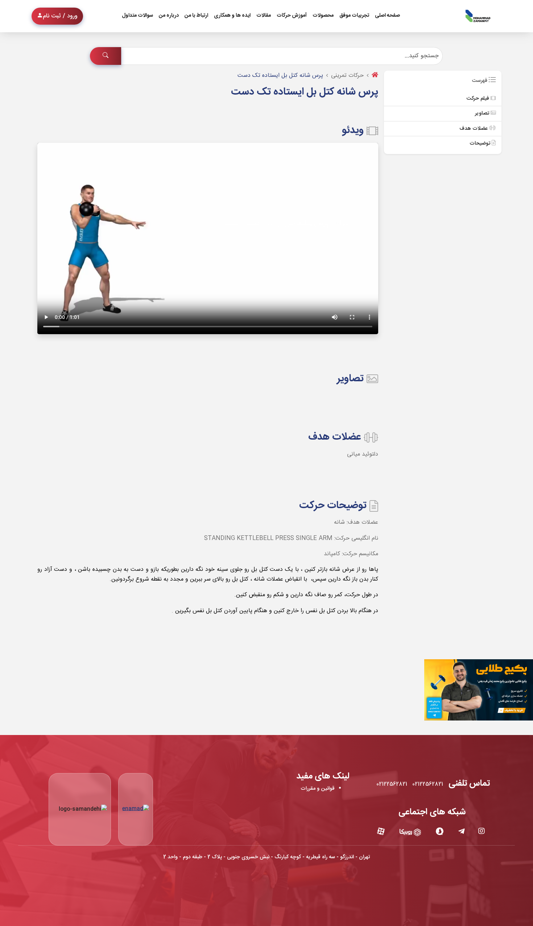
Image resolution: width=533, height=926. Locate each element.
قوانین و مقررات (318, 788)
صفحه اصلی (387, 15)
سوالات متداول (137, 15)
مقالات (263, 15)
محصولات (323, 15)
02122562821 (427, 784)
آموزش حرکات (292, 15)
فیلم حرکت (478, 98)
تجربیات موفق (354, 15)
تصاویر (483, 113)
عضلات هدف (474, 128)
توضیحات (481, 143)
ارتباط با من (196, 15)
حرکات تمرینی (347, 75)
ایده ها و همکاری (232, 15)
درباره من (169, 15)
